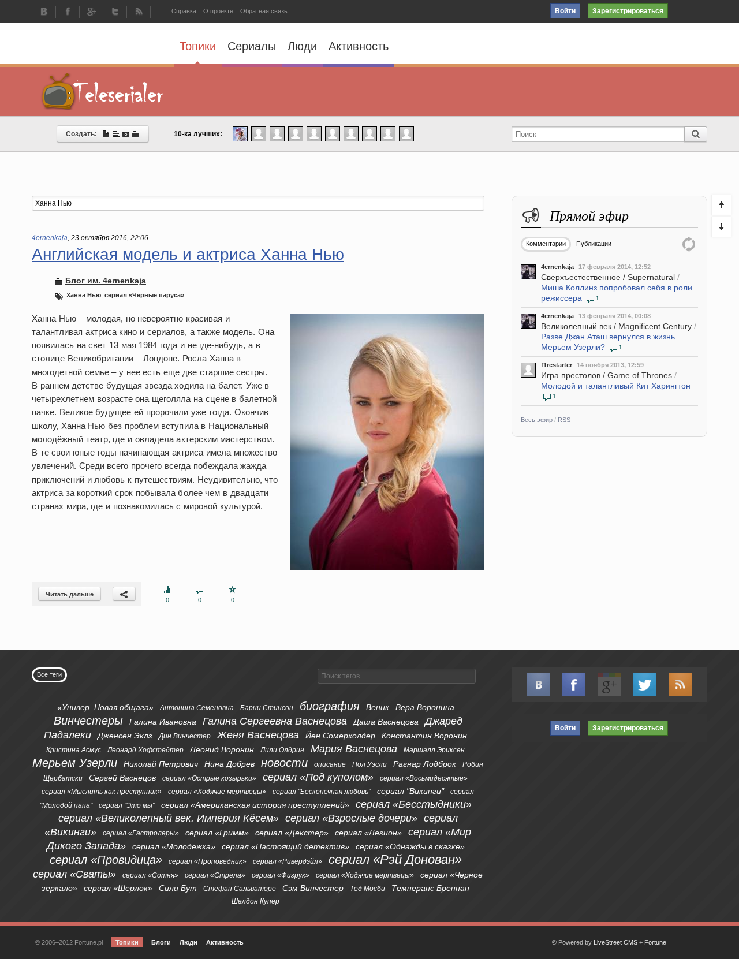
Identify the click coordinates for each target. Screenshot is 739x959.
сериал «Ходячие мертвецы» (217, 792)
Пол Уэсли (369, 764)
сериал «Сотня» (150, 875)
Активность (359, 46)
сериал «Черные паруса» (144, 295)
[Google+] (91, 13)
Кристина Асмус (73, 750)
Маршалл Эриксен (434, 750)
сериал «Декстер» (292, 832)
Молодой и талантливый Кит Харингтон (616, 385)
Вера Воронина (424, 707)
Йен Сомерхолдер (340, 735)
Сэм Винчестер (313, 888)
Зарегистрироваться (627, 11)
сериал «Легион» (368, 832)
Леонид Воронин (222, 749)
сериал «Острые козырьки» (209, 778)
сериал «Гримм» (217, 832)
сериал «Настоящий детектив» (285, 846)
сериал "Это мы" (127, 805)
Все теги (49, 674)
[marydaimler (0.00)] (369, 133)
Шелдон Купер (255, 901)
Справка (183, 11)
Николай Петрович (161, 763)
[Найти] (696, 134)
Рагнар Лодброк (424, 763)
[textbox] (258, 203)
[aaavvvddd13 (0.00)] (351, 133)
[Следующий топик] (721, 227)
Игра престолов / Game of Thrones (606, 375)
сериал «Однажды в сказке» (410, 846)
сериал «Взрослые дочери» (351, 818)
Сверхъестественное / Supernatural (608, 277)
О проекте (218, 11)
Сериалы (251, 46)
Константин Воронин (424, 735)
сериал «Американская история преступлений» (255, 804)
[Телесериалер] (103, 91)
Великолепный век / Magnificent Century (616, 326)
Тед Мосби (367, 889)
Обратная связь (264, 11)
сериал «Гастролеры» (141, 833)
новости (284, 762)
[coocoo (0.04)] (240, 133)
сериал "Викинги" (410, 791)
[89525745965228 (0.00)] (387, 133)
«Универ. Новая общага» (105, 707)
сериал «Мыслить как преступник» (102, 792)
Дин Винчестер (185, 736)
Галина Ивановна (162, 721)
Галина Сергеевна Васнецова (275, 721)
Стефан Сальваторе (239, 889)
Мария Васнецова (354, 749)
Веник (377, 707)
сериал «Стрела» (215, 875)
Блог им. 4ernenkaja (105, 280)
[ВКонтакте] (43, 13)
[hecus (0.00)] (314, 133)
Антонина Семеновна (197, 708)
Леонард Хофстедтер (145, 750)
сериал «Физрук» (280, 875)
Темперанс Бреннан (430, 888)
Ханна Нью (83, 295)
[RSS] (138, 13)
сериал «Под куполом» (318, 777)
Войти (565, 11)
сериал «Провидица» (106, 859)
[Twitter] (114, 13)
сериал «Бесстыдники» (414, 804)
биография (330, 706)
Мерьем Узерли (74, 762)
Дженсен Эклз (125, 735)
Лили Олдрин (282, 750)
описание (330, 764)
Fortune (655, 942)
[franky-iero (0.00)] (332, 133)
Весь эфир (537, 419)
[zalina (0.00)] (406, 133)
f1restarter (556, 364)
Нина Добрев (229, 763)
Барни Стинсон (266, 708)
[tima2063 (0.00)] (277, 133)
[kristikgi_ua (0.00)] (258, 133)
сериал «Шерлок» (118, 888)
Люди (302, 46)
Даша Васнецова (386, 721)
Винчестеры (88, 720)
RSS (564, 419)
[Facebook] (67, 13)
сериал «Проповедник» (208, 861)
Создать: (84, 134)
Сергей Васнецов (122, 777)
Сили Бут (178, 888)
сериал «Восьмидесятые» (424, 778)
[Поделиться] (124, 594)
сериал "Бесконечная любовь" (322, 792)
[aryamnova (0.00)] (295, 133)
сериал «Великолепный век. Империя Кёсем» (168, 818)
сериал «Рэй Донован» (395, 859)
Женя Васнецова (258, 735)
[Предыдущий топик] (721, 205)
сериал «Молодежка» (173, 846)
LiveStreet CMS (615, 942)
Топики (198, 46)
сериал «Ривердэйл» (287, 861)
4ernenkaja (557, 266)
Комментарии (546, 243)
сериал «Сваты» (74, 874)
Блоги (161, 942)
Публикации (593, 243)
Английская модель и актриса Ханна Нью (188, 254)
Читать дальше (70, 594)
